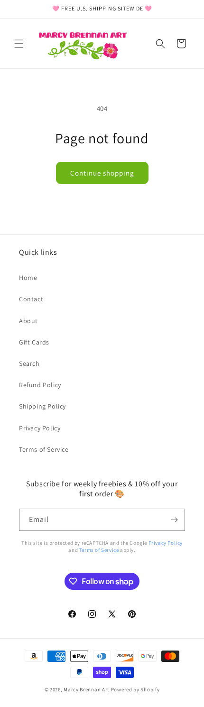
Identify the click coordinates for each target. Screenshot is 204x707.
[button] (19, 43)
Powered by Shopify (135, 689)
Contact (31, 299)
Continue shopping (102, 172)
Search (29, 363)
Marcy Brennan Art (87, 689)
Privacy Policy (39, 428)
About (28, 320)
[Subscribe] (174, 520)
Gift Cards (34, 342)
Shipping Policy (42, 406)
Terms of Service (44, 449)
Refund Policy (40, 385)
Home (28, 277)
